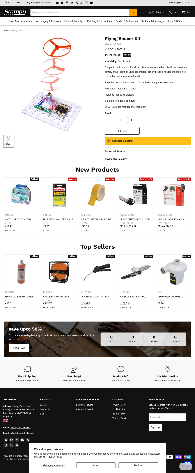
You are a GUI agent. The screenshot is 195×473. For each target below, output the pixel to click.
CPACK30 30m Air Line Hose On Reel (56, 296)
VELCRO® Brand (126, 215)
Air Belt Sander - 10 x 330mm (132, 296)
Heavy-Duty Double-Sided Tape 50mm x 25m (97, 219)
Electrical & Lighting (152, 21)
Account (8, 456)
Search (43, 405)
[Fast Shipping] (27, 374)
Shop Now (19, 348)
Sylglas (9, 215)
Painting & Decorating (99, 21)
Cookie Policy (118, 409)
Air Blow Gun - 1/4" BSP (95, 296)
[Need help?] (74, 374)
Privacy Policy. (54, 456)
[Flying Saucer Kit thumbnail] (9, 141)
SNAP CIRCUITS (116, 48)
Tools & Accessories (20, 21)
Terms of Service (120, 418)
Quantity (109, 113)
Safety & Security (73, 21)
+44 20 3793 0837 (16, 3)
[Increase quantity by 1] (131, 120)
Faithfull (85, 215)
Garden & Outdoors (125, 21)
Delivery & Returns (84, 405)
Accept (96, 465)
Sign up (155, 427)
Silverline (86, 292)
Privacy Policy (119, 405)
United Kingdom (178, 3)
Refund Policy (118, 414)
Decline (138, 465)
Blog (42, 414)
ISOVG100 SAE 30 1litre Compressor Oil (19, 296)
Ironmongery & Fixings (47, 21)
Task (160, 292)
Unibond (47, 215)
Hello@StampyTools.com (41, 3)
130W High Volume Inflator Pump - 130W (171, 296)
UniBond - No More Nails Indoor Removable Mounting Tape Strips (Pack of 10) (58, 219)
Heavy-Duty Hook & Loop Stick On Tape (134, 219)
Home (6, 31)
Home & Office (175, 21)
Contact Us (45, 409)
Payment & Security (85, 409)
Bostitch (9, 292)
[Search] (133, 12)
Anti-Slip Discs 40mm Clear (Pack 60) (18, 219)
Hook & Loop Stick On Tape (171, 219)
